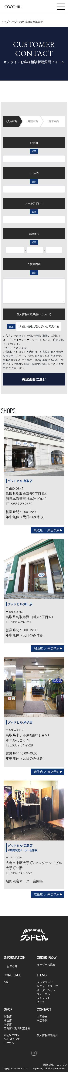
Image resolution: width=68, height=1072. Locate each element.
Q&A (6, 982)
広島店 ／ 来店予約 (47, 894)
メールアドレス (34, 203)
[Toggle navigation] (60, 6)
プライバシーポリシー (24, 339)
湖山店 (8, 1020)
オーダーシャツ (46, 990)
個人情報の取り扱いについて (34, 314)
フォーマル (43, 994)
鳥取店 (8, 1016)
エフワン (9, 1043)
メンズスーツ (45, 982)
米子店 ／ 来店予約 (47, 772)
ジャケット (43, 998)
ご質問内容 (34, 264)
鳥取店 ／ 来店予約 (47, 530)
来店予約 (42, 1020)
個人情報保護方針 (47, 1035)
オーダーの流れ (46, 964)
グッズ (41, 1002)
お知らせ (12, 966)
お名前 (34, 142)
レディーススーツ (47, 986)
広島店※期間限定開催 (17, 1028)
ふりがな (34, 173)
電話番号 (34, 233)
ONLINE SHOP (11, 1039)
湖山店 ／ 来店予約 (47, 648)
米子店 (8, 1024)
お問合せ (42, 1016)
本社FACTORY (11, 1035)
